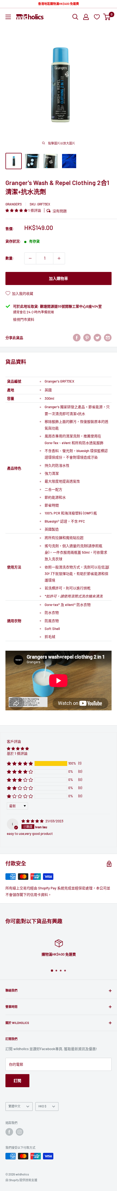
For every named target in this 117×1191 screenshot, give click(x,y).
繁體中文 (14, 1106)
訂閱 (17, 1080)
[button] (16, 210)
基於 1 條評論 (17, 753)
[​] (87, 337)
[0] (107, 17)
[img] (32, 821)
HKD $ (42, 1106)
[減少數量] (30, 258)
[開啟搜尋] (75, 17)
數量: (9, 258)
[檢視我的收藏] (97, 17)
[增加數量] (59, 258)
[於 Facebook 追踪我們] (9, 1132)
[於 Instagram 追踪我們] (19, 1132)
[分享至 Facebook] (77, 337)
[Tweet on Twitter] (97, 337)
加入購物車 (58, 278)
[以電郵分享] (108, 337)
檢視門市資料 (23, 319)
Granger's (13, 204)
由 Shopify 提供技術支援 (21, 1180)
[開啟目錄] (8, 17)
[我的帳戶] (86, 17)
